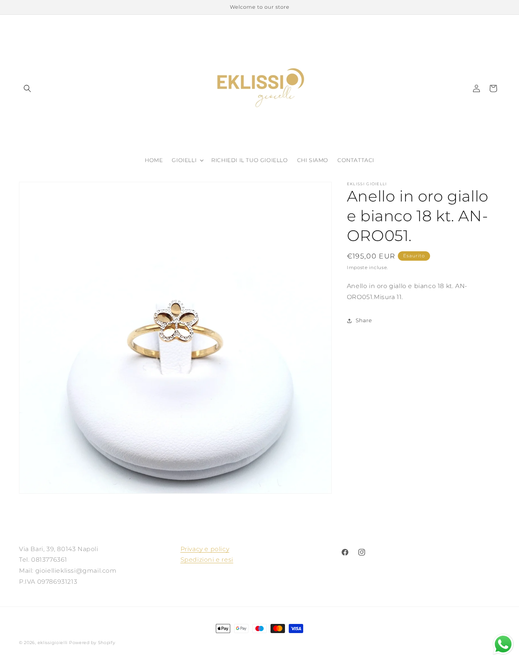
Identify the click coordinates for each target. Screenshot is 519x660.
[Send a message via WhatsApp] (503, 644)
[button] (27, 88)
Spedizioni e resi (206, 560)
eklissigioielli (53, 642)
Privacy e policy (204, 549)
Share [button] (364, 320)
